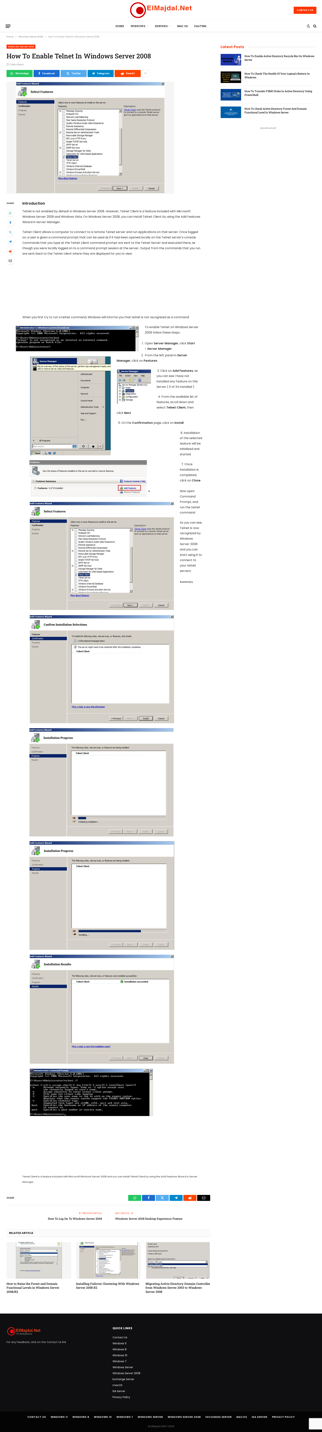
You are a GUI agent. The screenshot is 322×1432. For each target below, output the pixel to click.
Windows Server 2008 (21, 46)
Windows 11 (119, 1343)
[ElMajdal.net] (161, 10)
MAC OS (182, 26)
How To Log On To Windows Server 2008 (75, 1218)
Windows (138, 26)
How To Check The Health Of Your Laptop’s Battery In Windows (277, 75)
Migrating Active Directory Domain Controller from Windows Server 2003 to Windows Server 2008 (178, 1288)
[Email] (10, 260)
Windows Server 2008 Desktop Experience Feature (148, 1218)
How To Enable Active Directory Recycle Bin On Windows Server (279, 58)
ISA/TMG (200, 26)
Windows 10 (120, 1355)
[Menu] (8, 26)
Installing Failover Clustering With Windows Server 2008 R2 (107, 1286)
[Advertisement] (116, 287)
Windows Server (123, 1367)
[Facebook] (10, 222)
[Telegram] (10, 241)
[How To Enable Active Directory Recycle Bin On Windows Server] (231, 59)
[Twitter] (10, 232)
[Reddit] (10, 251)
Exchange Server (123, 1379)
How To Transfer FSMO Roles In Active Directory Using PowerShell (278, 93)
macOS (117, 1385)
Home (120, 26)
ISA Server (119, 1391)
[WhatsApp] (10, 213)
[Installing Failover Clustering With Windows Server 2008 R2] (108, 1260)
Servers (161, 26)
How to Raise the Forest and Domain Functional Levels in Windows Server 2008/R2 (33, 1288)
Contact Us (305, 10)
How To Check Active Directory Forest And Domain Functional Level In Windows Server (275, 110)
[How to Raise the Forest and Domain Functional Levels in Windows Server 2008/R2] (39, 1260)
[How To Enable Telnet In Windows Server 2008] (90, 193)
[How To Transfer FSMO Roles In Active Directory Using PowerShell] (231, 95)
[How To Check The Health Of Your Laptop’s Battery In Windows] (231, 77)
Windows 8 (120, 1349)
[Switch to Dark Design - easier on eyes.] (308, 26)
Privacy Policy (121, 1397)
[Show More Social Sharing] (145, 73)
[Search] (314, 26)
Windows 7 (120, 1361)
